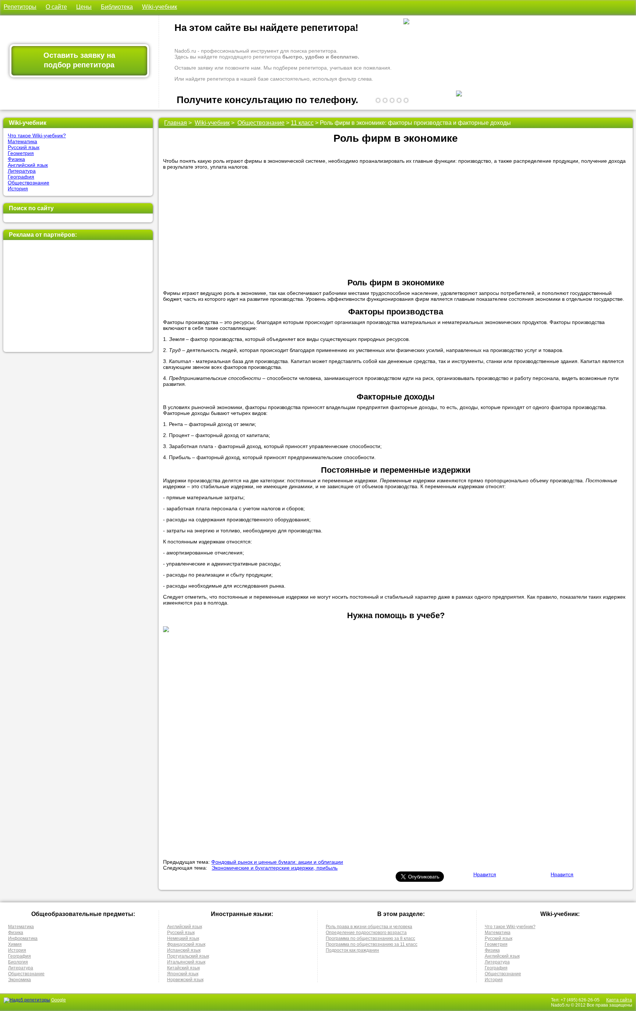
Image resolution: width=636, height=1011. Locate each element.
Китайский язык (183, 968)
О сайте (56, 7)
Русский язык (23, 147)
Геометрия (21, 153)
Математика (22, 141)
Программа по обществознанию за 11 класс (371, 944)
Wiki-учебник (159, 7)
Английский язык (28, 165)
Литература (22, 171)
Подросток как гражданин (352, 950)
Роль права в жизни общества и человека (369, 926)
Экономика (19, 979)
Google (58, 1000)
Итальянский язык (186, 962)
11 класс (302, 123)
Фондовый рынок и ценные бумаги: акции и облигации (277, 862)
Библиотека (117, 7)
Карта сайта (619, 1000)
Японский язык (182, 973)
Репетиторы (20, 7)
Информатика (23, 938)
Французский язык (186, 944)
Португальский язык (188, 956)
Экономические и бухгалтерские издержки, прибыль (275, 868)
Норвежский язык (185, 979)
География (21, 177)
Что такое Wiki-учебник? (37, 135)
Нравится (484, 874)
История (18, 188)
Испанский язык (184, 950)
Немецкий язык (183, 938)
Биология (18, 962)
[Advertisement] (77, 296)
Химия (15, 944)
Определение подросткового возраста (366, 932)
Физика (16, 159)
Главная (175, 123)
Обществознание (28, 183)
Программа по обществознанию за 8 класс (370, 938)
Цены (84, 7)
